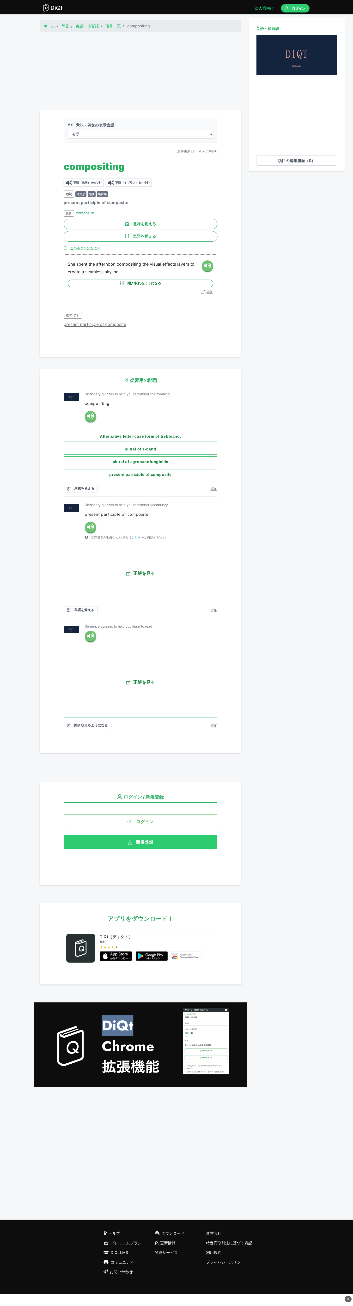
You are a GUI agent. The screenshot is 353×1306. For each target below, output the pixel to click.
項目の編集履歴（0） (296, 160)
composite (85, 213)
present (72, 324)
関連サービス (166, 1252)
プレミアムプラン (126, 1242)
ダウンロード (172, 1233)
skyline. (112, 271)
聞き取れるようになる (144, 283)
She (72, 264)
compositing (129, 264)
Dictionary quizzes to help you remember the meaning (127, 394)
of (102, 324)
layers (183, 264)
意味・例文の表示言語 (94, 125)
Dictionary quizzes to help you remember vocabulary (126, 505)
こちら (136, 537)
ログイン (298, 8)
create (75, 271)
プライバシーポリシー (225, 1262)
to (192, 264)
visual (156, 264)
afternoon (106, 264)
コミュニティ (122, 1262)
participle (90, 324)
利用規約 (213, 1252)
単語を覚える (144, 236)
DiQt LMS (119, 1252)
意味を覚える (144, 224)
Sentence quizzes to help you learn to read (118, 626)
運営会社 (213, 1233)
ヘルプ (114, 1233)
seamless (95, 271)
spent (82, 264)
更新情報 (168, 1242)
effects (169, 264)
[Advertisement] (140, 71)
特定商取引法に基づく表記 (229, 1242)
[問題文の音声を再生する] (90, 416)
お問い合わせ (121, 1271)
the (92, 264)
